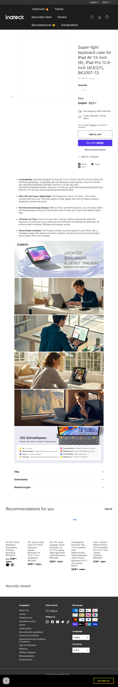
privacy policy (25, 628)
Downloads (21, 479)
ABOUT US (24, 610)
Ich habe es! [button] (104, 681)
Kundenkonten (25, 659)
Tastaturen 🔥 (40, 9)
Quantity (82, 85)
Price (80, 98)
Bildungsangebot (26, 656)
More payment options (95, 149)
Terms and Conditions (29, 635)
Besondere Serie (42, 17)
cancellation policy (27, 621)
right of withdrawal (27, 645)
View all (108, 509)
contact (22, 614)
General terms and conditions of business (32, 640)
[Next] (11, 96)
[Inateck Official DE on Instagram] (47, 621)
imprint (22, 625)
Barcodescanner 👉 (44, 24)
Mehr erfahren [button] (37, 682)
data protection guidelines (31, 632)
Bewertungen (22, 487)
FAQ (16, 471)
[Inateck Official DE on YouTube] (57, 621)
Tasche (59, 9)
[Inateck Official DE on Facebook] (52, 621)
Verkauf (62, 17)
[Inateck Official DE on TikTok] (68, 621)
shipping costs (25, 617)
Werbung (23, 649)
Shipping (92, 125)
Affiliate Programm (27, 652)
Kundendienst (69, 24)
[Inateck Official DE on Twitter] (62, 621)
